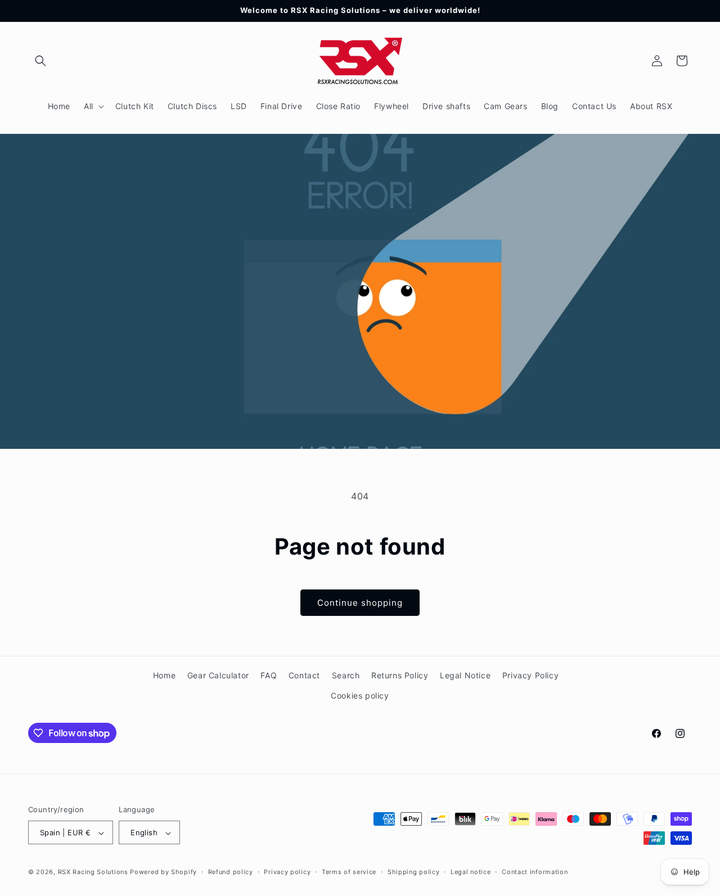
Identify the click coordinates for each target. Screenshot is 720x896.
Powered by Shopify (163, 872)
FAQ (268, 675)
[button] (40, 60)
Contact (304, 675)
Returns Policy (399, 675)
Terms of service (349, 872)
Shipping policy (414, 872)
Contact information (535, 872)
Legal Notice (465, 675)
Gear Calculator (218, 675)
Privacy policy (287, 872)
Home (164, 675)
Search (346, 675)
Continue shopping (360, 602)
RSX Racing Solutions (93, 872)
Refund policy (230, 872)
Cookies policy (360, 695)
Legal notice (470, 872)
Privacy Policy (530, 675)
